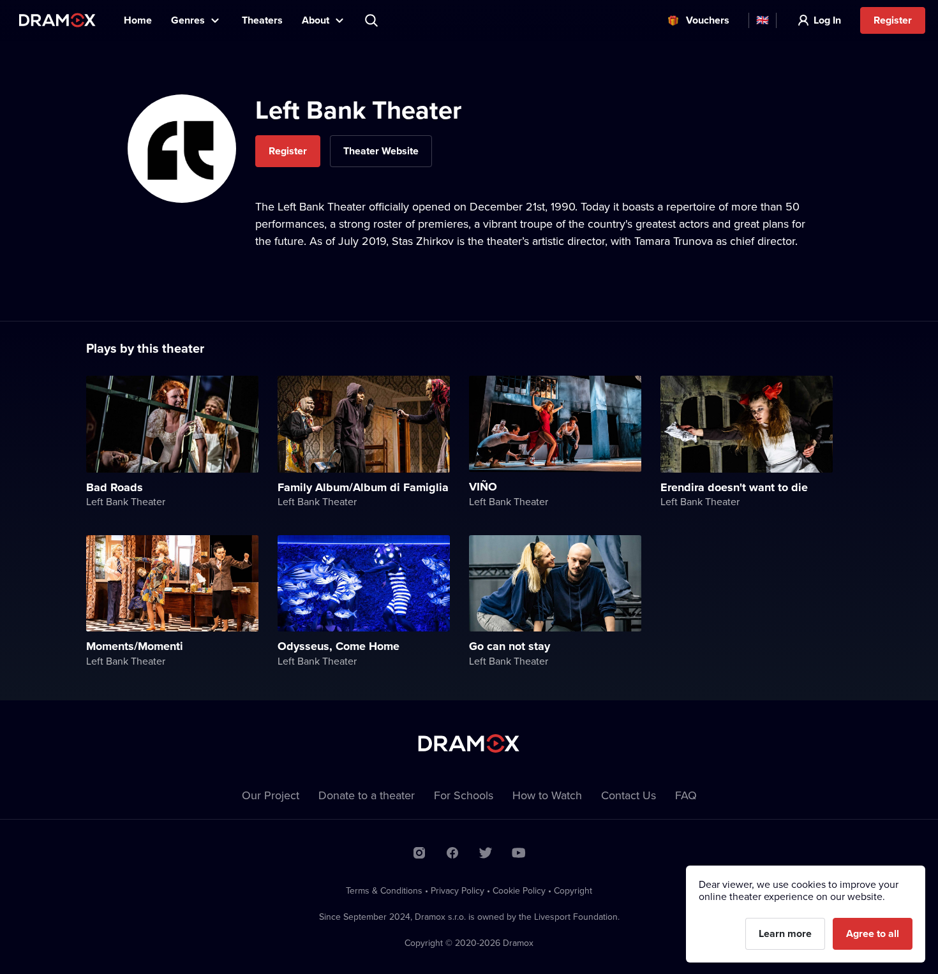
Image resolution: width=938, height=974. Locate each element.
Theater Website (381, 151)
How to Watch (547, 795)
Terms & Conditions (384, 890)
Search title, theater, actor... (372, 20)
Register (893, 20)
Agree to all (872, 933)
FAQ (686, 795)
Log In (827, 20)
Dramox (57, 20)
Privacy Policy (457, 890)
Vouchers (707, 20)
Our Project (270, 795)
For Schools (463, 795)
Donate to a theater (366, 795)
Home (138, 20)
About (315, 20)
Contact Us (628, 795)
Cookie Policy (519, 890)
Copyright (573, 890)
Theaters (262, 20)
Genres (188, 20)
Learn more (785, 933)
